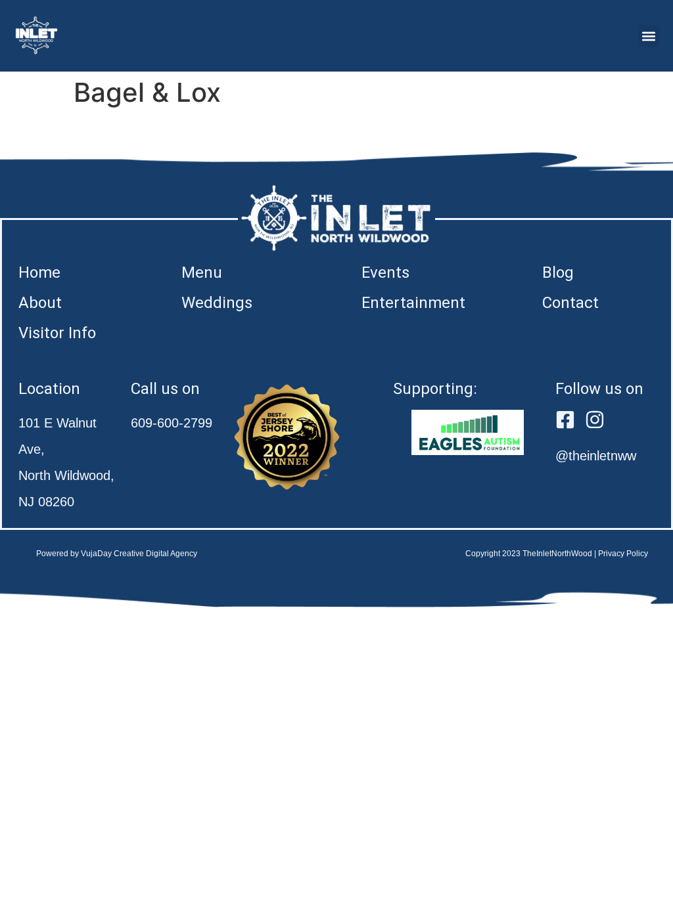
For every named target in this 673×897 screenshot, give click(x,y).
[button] (649, 36)
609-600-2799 (171, 423)
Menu (201, 272)
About (40, 303)
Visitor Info (57, 333)
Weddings (216, 303)
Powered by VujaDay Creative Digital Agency (116, 553)
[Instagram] (595, 419)
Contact (570, 303)
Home (39, 272)
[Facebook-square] (565, 419)
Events (385, 272)
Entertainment (413, 303)
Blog (558, 272)
